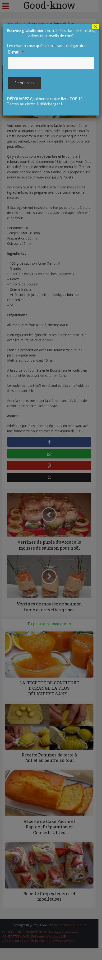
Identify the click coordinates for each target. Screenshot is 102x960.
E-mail (16, 52)
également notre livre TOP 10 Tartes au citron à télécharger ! (51, 67)
